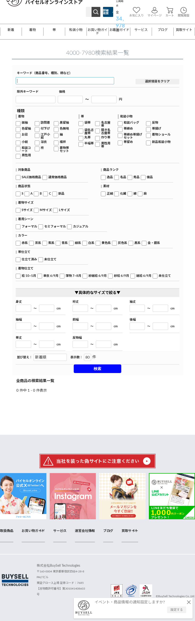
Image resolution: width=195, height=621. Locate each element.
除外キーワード (28, 91)
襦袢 (63, 142)
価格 (62, 91)
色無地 (64, 128)
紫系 (51, 243)
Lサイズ (64, 210)
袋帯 (87, 122)
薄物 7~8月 (73, 276)
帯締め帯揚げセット (133, 136)
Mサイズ (46, 210)
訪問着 (45, 122)
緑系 (78, 243)
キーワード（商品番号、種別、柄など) (43, 73)
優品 (150, 177)
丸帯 (87, 137)
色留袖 (26, 128)
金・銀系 (154, 243)
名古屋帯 (105, 124)
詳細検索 (106, 12)
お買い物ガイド (97, 31)
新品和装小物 (161, 142)
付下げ (45, 128)
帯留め (128, 142)
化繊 (123, 193)
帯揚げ (156, 128)
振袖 (25, 122)
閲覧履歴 (183, 15)
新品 (61, 193)
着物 (32, 30)
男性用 (26, 155)
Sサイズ (27, 210)
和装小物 (76, 30)
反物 (155, 122)
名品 (123, 177)
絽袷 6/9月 (143, 276)
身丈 (19, 301)
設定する (177, 609)
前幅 (76, 319)
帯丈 (19, 337)
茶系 (38, 243)
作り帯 (105, 137)
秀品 (136, 177)
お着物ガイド (119, 30)
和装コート (26, 149)
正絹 (110, 193)
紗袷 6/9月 (121, 276)
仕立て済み (29, 259)
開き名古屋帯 (105, 132)
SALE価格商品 (31, 177)
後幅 (133, 319)
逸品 (110, 177)
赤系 (25, 243)
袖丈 (133, 301)
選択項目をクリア (157, 81)
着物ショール (161, 134)
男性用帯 (105, 145)
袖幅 (19, 319)
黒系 (137, 243)
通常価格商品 (57, 177)
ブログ (163, 30)
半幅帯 (89, 143)
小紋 (25, 142)
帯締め (128, 128)
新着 (11, 30)
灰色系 (122, 243)
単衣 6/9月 (50, 276)
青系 (65, 243)
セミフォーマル (55, 226)
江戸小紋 (45, 136)
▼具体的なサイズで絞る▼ (97, 293)
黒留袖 (64, 122)
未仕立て (50, 259)
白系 (91, 243)
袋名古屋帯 (89, 132)
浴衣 (44, 142)
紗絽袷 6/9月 (97, 276)
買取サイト (184, 30)
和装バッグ (131, 122)
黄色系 (106, 243)
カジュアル (80, 226)
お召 (25, 134)
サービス (141, 30)
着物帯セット (64, 149)
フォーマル (29, 226)
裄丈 (76, 301)
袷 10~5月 (29, 276)
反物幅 (77, 337)
